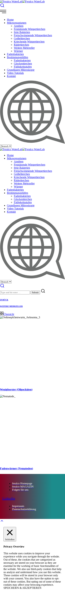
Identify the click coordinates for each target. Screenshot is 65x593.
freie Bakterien (22, 32)
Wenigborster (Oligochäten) (16, 389)
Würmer (18, 51)
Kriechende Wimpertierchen (29, 41)
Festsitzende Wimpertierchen (29, 29)
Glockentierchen (23, 63)
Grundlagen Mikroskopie (20, 69)
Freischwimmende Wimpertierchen (33, 35)
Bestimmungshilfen (17, 57)
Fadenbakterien (15, 54)
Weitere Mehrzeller (24, 47)
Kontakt (11, 76)
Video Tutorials (15, 72)
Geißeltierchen (22, 38)
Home (10, 19)
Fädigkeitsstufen (23, 66)
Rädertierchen (21, 44)
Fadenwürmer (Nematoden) (16, 468)
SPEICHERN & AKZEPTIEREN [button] (22, 587)
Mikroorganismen (16, 22)
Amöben (18, 25)
